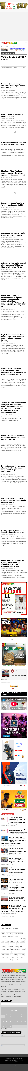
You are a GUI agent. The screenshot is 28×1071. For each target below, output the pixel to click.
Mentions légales (17, 1058)
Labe (21, 946)
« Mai (2, 1028)
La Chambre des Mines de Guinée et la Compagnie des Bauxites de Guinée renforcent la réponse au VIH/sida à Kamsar (14, 871)
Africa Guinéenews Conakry (17, 930)
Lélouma (3, 949)
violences (4, 959)
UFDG (18, 957)
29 (6, 1026)
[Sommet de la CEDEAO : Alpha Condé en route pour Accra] (9, 225)
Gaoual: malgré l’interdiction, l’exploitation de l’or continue (12, 531)
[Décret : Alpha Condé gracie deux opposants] (9, 107)
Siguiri (3, 957)
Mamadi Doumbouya (15, 949)
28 (3, 1026)
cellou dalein (10, 936)
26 (21, 1024)
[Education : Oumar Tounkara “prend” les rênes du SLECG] (9, 195)
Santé (15, 954)
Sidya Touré (21, 954)
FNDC (17, 941)
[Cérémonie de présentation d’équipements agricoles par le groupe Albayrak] (9, 491)
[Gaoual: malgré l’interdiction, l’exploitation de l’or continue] (9, 523)
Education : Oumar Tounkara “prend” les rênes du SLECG (12, 204)
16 (10, 1021)
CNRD (16, 936)
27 (25, 1024)
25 (17, 1024)
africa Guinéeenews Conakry (12, 928)
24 (14, 1024)
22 (6, 1024)
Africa (3, 928)
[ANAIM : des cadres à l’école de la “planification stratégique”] (9, 135)
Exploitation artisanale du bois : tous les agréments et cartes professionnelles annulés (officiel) (13, 338)
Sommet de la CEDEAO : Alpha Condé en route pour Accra (13, 234)
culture (7, 941)
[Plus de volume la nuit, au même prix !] (4, 880)
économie (16, 959)
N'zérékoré (8, 951)
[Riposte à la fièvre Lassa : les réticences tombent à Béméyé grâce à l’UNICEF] (9, 428)
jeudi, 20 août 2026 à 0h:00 (7, 67)
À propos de (9, 1058)
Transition (13, 957)
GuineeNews (3, 682)
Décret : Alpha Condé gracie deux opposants (12, 115)
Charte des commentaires (11, 1060)
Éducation (10, 959)
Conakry (17, 938)
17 (14, 1021)
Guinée (18, 944)
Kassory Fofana (10, 946)
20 (25, 1021)
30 (10, 1026)
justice (23, 944)
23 (10, 1024)
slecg (7, 957)
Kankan (3, 946)
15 (6, 1021)
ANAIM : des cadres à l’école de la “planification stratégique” (13, 144)
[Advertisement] (14, 26)
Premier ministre (5, 954)
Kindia (16, 946)
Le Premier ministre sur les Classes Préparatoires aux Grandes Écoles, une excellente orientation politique (12, 889)
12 (21, 1019)
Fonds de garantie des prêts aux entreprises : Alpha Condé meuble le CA (13, 86)
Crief (3, 941)
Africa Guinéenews (6, 930)
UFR (22, 957)
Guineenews (12, 944)
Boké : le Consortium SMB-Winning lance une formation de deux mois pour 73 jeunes (17, 899)
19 (21, 1021)
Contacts (21, 1060)
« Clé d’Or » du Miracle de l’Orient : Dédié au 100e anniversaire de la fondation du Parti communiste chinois (13, 372)
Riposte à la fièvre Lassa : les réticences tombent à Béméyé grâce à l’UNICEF (13, 437)
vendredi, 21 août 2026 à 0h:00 (20, 65)
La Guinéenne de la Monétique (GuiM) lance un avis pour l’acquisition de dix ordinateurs (18, 830)
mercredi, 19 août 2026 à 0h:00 (19, 67)
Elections (12, 941)
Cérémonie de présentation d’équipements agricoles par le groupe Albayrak (13, 500)
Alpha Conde (9, 933)
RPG (11, 954)
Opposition (15, 951)
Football (22, 941)
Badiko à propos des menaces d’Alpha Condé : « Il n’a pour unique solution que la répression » (13, 469)
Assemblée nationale (18, 933)
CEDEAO (4, 936)
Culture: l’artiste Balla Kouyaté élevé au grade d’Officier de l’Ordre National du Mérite (13, 265)
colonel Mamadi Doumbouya (8, 938)
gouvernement (5, 944)
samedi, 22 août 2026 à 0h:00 (7, 65)
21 (3, 1024)
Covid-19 (23, 938)
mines (3, 951)
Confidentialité (14, 1062)
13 (25, 1019)
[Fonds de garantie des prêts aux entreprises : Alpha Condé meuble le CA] (9, 76)
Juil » (5, 1028)
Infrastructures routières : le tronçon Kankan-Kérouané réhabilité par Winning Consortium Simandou (12, 563)
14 (3, 1021)
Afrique (3, 933)
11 (17, 1019)
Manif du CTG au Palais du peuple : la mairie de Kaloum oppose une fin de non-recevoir (13, 173)
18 (17, 1021)
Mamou (23, 949)
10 (14, 1019)
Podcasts (8, 682)
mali (8, 949)
